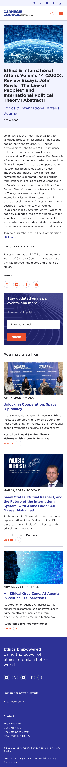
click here (10, 237)
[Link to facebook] (53, 3)
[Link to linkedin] (34, 3)
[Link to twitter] (40, 3)
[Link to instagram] (60, 3)
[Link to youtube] (47, 3)
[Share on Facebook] (26, 284)
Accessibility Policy (45, 758)
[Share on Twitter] (7, 284)
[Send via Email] (36, 284)
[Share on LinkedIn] (16, 284)
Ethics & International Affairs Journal (31, 111)
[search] (52, 13)
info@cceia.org (13, 723)
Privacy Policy (23, 758)
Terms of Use (11, 762)
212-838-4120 (12, 727)
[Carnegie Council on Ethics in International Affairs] (18, 13)
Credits (8, 758)
